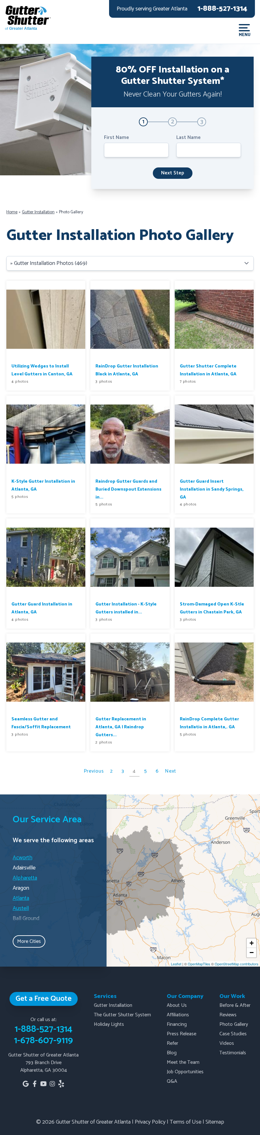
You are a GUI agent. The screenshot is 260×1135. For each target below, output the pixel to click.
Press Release (181, 1034)
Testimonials (232, 1053)
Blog (172, 1053)
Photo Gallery (233, 1024)
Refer (172, 1043)
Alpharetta (25, 878)
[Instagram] (52, 1084)
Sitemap (214, 1122)
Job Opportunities (185, 1072)
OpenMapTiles (199, 963)
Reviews (228, 1015)
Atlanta (21, 898)
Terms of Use (185, 1122)
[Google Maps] (25, 1084)
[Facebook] (34, 1084)
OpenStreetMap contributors (236, 963)
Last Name (188, 137)
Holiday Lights (109, 1024)
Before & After (234, 1005)
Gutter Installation (113, 1005)
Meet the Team (183, 1062)
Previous (94, 771)
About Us (177, 1005)
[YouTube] (43, 1084)
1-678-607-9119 (43, 1040)
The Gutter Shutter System (122, 1015)
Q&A (172, 1081)
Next (171, 771)
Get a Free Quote (44, 999)
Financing (177, 1024)
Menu (244, 34)
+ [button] (252, 943)
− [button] (252, 952)
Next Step (172, 173)
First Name (116, 137)
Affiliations (178, 1015)
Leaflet (176, 963)
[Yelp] (61, 1084)
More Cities (29, 941)
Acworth (22, 857)
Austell (21, 908)
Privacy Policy (150, 1122)
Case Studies (233, 1034)
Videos (226, 1043)
